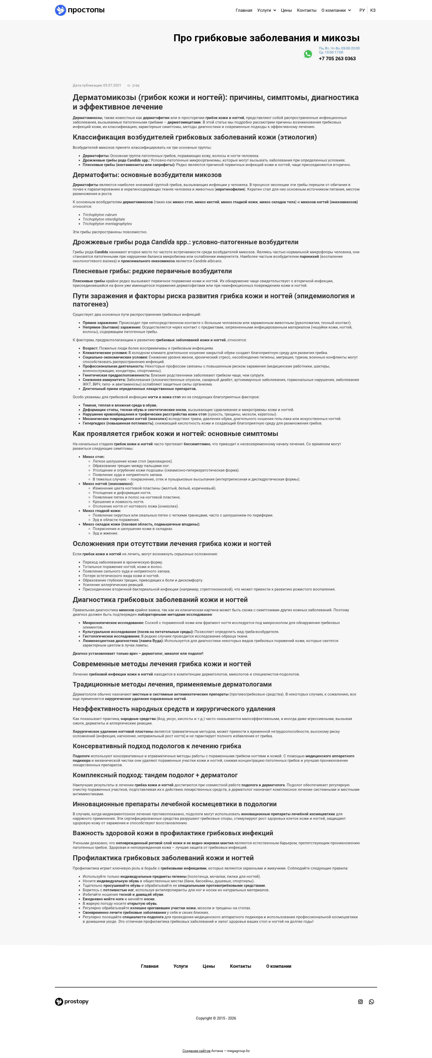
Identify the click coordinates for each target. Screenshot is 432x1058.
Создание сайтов (196, 1051)
